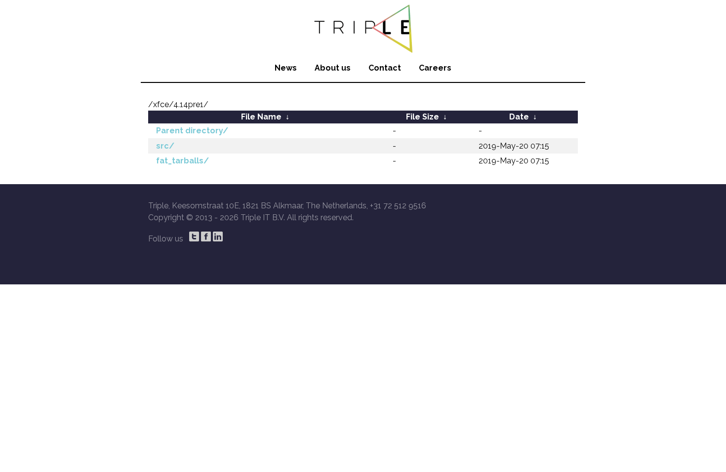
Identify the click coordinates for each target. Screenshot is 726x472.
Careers (435, 68)
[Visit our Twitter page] (194, 236)
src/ (165, 146)
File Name (261, 116)
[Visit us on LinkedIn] (218, 236)
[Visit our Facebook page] (206, 236)
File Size (422, 116)
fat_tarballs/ (182, 160)
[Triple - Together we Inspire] (363, 27)
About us (333, 68)
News (286, 68)
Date (519, 116)
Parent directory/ (192, 130)
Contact (384, 68)
